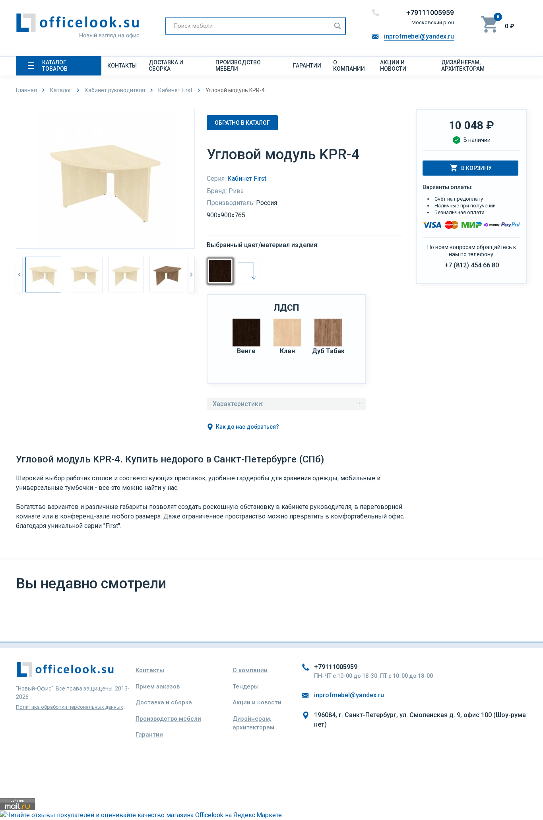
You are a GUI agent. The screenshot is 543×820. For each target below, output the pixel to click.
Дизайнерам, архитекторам (463, 65)
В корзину (476, 168)
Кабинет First (246, 178)
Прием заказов (158, 686)
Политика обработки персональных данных (69, 707)
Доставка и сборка (166, 65)
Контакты (122, 65)
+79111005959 (430, 12)
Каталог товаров (55, 65)
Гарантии (307, 65)
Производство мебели (238, 65)
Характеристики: (238, 404)
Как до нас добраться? (247, 427)
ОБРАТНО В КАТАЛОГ (242, 123)
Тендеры (246, 686)
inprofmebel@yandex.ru (419, 36)
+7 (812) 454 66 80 (471, 265)
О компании (349, 65)
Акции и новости (393, 65)
